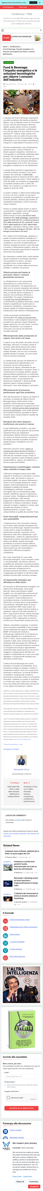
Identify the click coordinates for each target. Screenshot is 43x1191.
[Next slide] (40, 7)
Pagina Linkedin (16, 1130)
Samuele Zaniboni (21, 902)
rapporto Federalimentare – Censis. (14, 744)
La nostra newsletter (17, 942)
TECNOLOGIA (8, 62)
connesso (17, 820)
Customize (33, 1182)
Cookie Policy (27, 1176)
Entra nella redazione (17, 956)
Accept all (34, 1186)
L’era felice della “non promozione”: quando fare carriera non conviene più (19, 7)
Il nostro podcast (16, 949)
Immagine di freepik (11, 749)
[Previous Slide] (37, 7)
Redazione (19, 873)
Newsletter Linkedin (17, 1138)
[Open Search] (41, 30)
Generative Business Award (20, 920)
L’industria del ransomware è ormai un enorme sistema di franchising (26, 895)
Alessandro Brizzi (11, 84)
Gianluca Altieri (12, 857)
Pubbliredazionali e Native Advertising (23, 927)
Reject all (20, 1182)
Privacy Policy (17, 1176)
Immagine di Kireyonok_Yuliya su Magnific (8, 864)
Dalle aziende (15, 934)
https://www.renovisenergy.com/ (22, 739)
